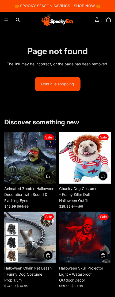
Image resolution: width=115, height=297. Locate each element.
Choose (52, 255)
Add (52, 175)
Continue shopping (57, 84)
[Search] (18, 20)
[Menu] (6, 20)
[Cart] (108, 20)
